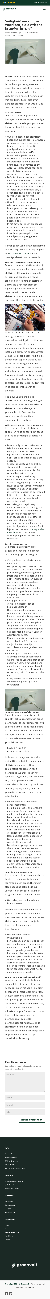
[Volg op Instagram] (10, 1293)
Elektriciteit (33, 32)
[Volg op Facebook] (6, 1293)
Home (7, 1225)
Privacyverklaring (37, 1284)
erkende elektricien (19, 253)
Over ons (8, 1229)
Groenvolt (13, 32)
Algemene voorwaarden (25, 1287)
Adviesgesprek (10, 1212)
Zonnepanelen (10, 1205)
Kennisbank (43, 2)
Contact (36, 2)
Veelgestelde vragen (12, 1232)
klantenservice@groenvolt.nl (14, 1181)
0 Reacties (19, 35)
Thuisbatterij (9, 1201)
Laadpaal (8, 1209)
